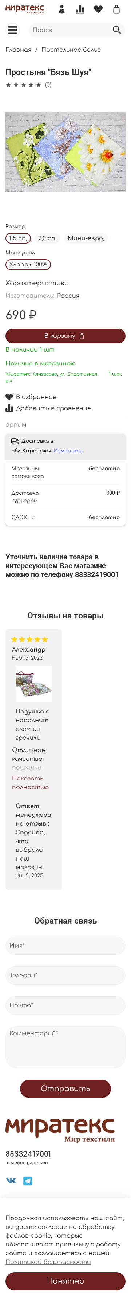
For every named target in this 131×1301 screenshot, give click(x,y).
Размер (15, 226)
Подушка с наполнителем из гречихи (32, 724)
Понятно (65, 1281)
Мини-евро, (86, 238)
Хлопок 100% (28, 264)
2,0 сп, (47, 238)
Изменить (67, 451)
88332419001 (28, 1154)
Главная (18, 50)
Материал (20, 253)
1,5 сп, (18, 238)
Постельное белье (71, 50)
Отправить (65, 1088)
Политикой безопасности (48, 1262)
